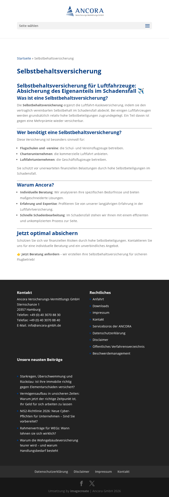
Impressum (101, 312)
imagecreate (79, 491)
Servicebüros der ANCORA (112, 326)
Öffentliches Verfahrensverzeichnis (119, 346)
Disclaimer (100, 340)
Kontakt (98, 319)
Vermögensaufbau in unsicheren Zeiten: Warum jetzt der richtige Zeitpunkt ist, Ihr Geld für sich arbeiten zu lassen (49, 398)
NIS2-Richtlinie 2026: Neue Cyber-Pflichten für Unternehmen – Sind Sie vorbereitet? (47, 416)
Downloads (101, 306)
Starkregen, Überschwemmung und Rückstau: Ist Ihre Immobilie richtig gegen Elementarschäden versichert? (47, 381)
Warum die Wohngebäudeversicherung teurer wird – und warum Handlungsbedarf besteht (49, 445)
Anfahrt (98, 299)
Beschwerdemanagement (111, 353)
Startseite (24, 58)
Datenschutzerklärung (109, 333)
